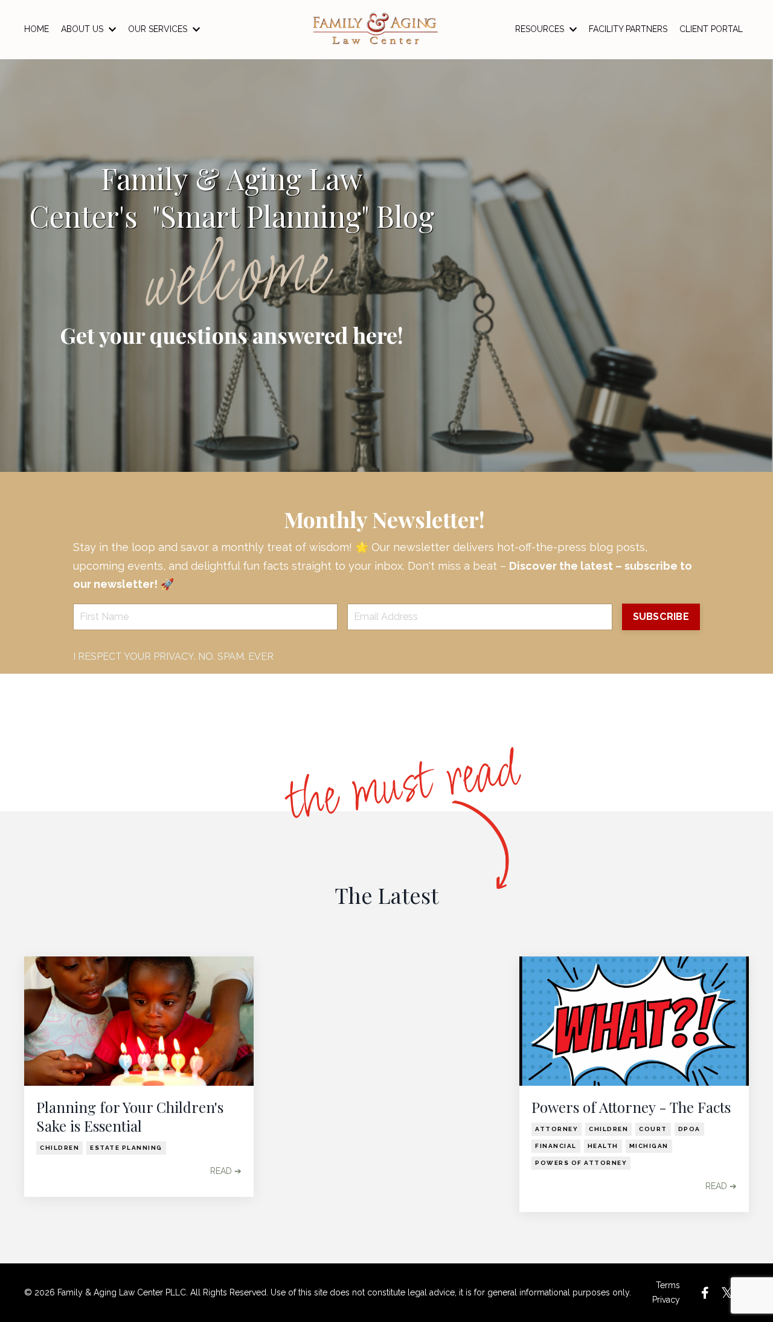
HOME (36, 29)
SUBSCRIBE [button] (661, 616)
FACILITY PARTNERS (628, 29)
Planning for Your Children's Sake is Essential (129, 1116)
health (603, 1146)
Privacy (666, 1299)
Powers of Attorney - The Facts (631, 1107)
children (59, 1147)
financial (556, 1146)
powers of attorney (581, 1162)
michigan (649, 1146)
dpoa (689, 1129)
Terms (668, 1285)
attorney (556, 1129)
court (653, 1129)
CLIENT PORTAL (711, 29)
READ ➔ (226, 1171)
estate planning (126, 1147)
